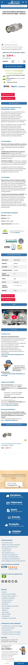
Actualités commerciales (9, 618)
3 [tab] (9, 453)
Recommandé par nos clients (10, 606)
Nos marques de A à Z (8, 553)
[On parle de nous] (11, 241)
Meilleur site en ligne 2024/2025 (11, 545)
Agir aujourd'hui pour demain (10, 547)
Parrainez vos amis (7, 600)
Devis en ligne (6, 608)
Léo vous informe (6, 630)
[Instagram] (16, 581)
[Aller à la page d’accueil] (2, 45)
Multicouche (14, 45)
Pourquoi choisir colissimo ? (9, 596)
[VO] (21, 241)
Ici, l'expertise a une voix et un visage (12, 626)
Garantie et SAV (6, 602)
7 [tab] (17, 453)
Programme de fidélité (8, 598)
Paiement (4, 610)
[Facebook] (3, 581)
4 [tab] (11, 453)
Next (25, 440)
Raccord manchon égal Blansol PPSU (12, 49)
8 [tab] (19, 453)
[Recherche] (25, 6)
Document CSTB (9, 94)
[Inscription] (4, 576)
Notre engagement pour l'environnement (13, 561)
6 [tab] (15, 453)
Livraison (4, 592)
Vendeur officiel (6, 551)
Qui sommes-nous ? (7, 543)
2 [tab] (7, 453)
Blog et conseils (6, 614)
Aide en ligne (5, 612)
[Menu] (2, 2)
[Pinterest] (9, 581)
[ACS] (13, 247)
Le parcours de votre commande (11, 632)
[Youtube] (13, 581)
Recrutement (5, 616)
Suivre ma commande (8, 628)
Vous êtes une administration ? (10, 557)
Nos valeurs (5, 604)
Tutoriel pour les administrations (11, 559)
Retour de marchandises (9, 594)
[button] (10, 42)
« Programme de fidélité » (11, 405)
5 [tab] (13, 453)
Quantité (5, 61)
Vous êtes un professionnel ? (10, 555)
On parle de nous (6, 549)
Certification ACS (9, 98)
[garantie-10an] (20, 247)
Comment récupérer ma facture (11, 634)
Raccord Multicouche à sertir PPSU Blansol (12, 47)
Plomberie (7, 45)
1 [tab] (4, 453)
